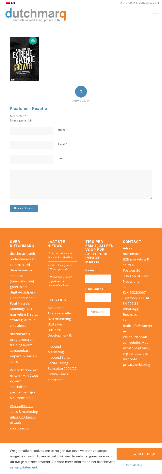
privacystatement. (24, 467)
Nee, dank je (134, 465)
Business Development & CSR (60, 335)
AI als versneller (60, 313)
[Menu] (153, 15)
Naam (62, 129)
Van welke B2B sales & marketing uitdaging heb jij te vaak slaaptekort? (24, 417)
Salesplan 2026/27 (62, 368)
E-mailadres (95, 289)
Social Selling (58, 363)
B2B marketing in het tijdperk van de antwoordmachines (60, 281)
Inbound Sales (59, 357)
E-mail (62, 144)
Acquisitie (55, 307)
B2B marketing (59, 318)
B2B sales (55, 324)
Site (60, 158)
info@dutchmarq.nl (148, 2)
